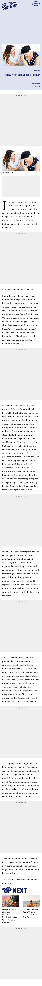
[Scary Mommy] (9, 5)
